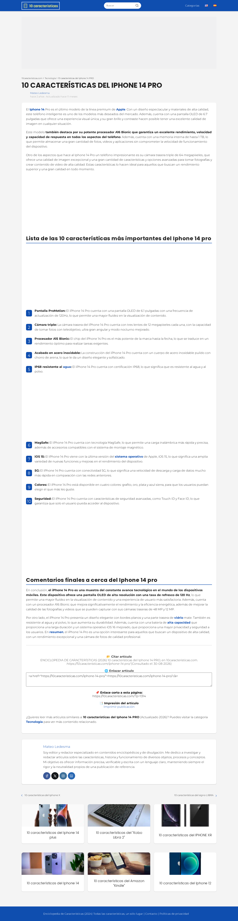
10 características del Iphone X (42, 795)
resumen (56, 632)
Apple (120, 109)
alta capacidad (178, 622)
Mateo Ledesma (40, 92)
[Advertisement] (119, 43)
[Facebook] (46, 775)
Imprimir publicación (119, 706)
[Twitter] (55, 775)
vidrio (178, 617)
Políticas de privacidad (174, 913)
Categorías (192, 5)
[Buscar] (137, 5)
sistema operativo (129, 456)
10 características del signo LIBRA (193, 795)
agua (67, 367)
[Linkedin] (71, 775)
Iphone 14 (37, 109)
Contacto (151, 913)
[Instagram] (63, 775)
